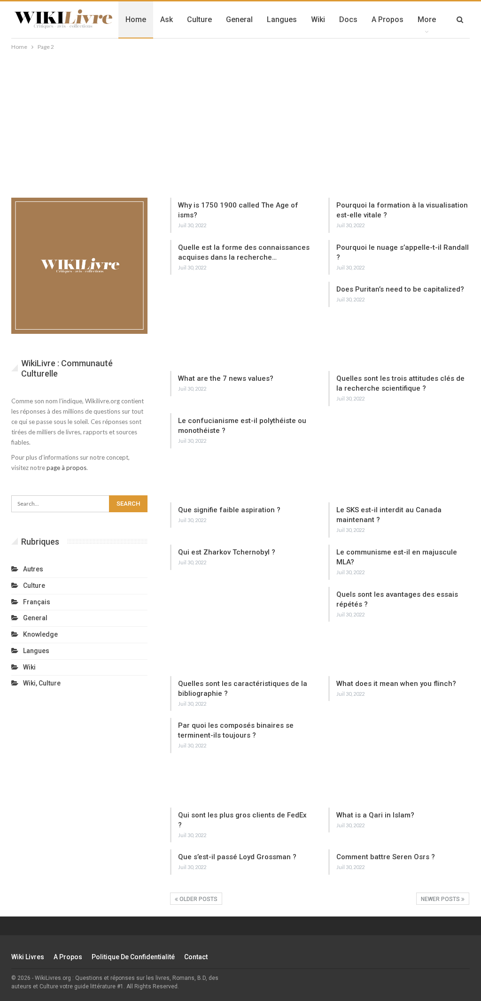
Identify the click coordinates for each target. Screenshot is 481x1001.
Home (135, 19)
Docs (348, 19)
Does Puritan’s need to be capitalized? (400, 289)
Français (36, 602)
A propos (387, 19)
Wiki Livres (27, 957)
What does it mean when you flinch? (396, 683)
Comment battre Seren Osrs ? (385, 857)
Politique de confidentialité (133, 957)
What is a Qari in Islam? (375, 815)
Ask (166, 19)
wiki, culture (42, 683)
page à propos (66, 467)
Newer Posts (441, 899)
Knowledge (40, 634)
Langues (282, 19)
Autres (33, 569)
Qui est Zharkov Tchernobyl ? (226, 552)
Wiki (318, 19)
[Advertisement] (240, 122)
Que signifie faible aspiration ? (229, 510)
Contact (196, 957)
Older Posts (197, 899)
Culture (199, 19)
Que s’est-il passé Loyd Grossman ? (237, 857)
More (427, 19)
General (239, 19)
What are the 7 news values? (225, 378)
